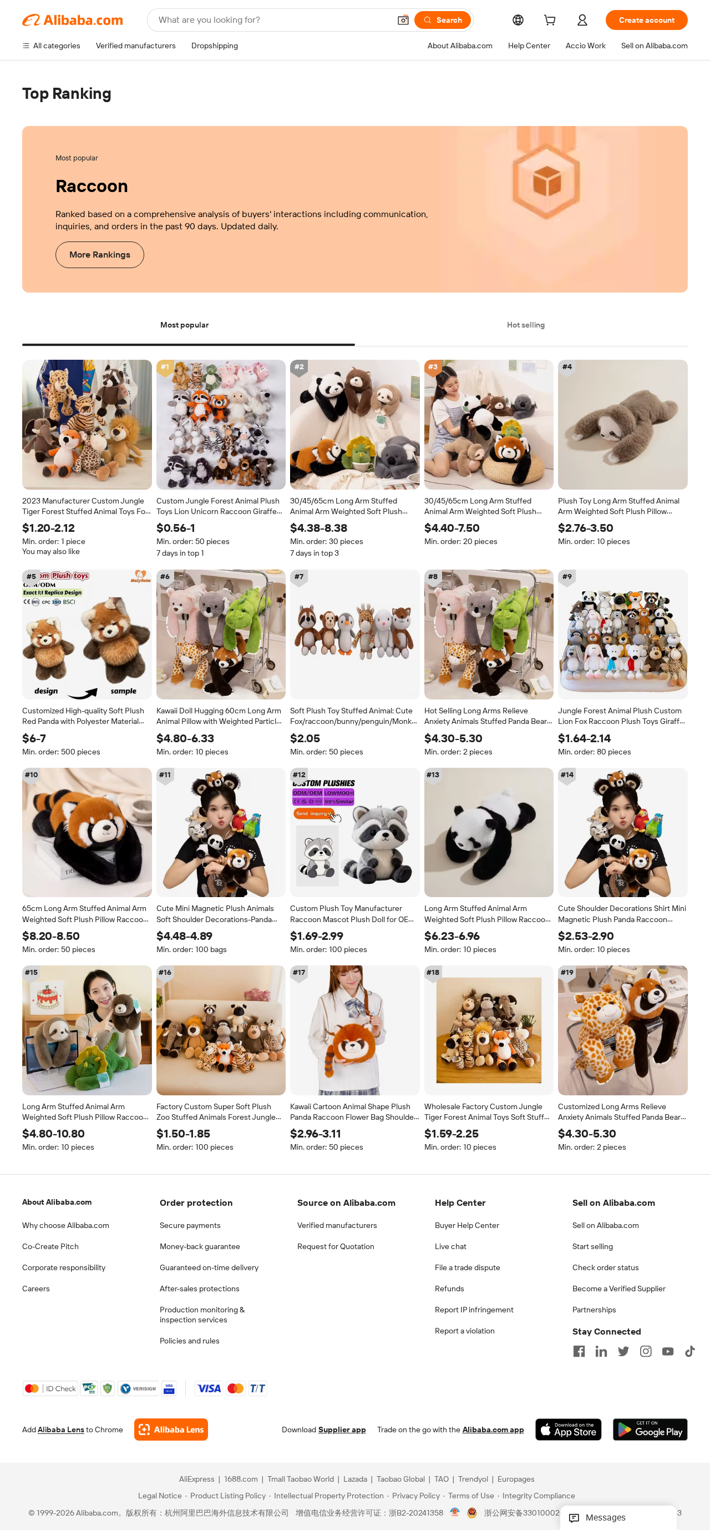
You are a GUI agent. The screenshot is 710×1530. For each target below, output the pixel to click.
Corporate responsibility (63, 1267)
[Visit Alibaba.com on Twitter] (623, 1351)
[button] (403, 20)
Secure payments (190, 1225)
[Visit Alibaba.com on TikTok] (690, 1351)
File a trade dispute (467, 1267)
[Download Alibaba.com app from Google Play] (650, 1430)
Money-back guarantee (200, 1246)
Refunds (449, 1288)
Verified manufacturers (337, 1225)
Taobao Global (401, 1479)
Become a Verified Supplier (619, 1288)
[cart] (552, 21)
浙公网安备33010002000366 (536, 1513)
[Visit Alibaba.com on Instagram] (645, 1351)
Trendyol (473, 1479)
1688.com (241, 1479)
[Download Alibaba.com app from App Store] (568, 1430)
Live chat (450, 1246)
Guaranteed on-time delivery (209, 1267)
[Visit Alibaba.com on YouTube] (667, 1351)
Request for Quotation (335, 1246)
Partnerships (594, 1309)
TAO (441, 1479)
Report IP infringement (474, 1309)
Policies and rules (190, 1340)
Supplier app (342, 1430)
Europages (516, 1479)
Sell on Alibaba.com (605, 1225)
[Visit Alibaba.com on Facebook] (579, 1351)
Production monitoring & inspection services (202, 1314)
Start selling (592, 1246)
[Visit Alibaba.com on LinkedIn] (601, 1351)
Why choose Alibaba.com (65, 1225)
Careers (36, 1288)
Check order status (605, 1267)
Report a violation (465, 1330)
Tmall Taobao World (300, 1479)
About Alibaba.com (57, 1201)
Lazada (355, 1479)
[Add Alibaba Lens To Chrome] (171, 1430)
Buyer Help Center (467, 1225)
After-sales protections (200, 1288)
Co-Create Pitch (50, 1246)
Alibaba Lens (61, 1430)
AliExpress (197, 1479)
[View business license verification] (455, 1513)
